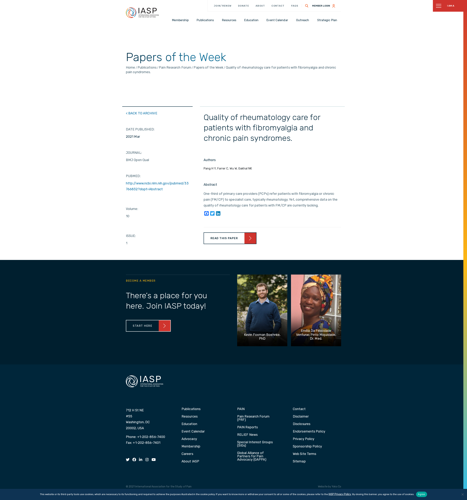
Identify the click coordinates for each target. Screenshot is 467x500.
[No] (462, 494)
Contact (277, 5)
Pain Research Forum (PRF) (253, 418)
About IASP (190, 461)
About (260, 5)
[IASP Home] (142, 13)
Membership (191, 446)
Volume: (132, 209)
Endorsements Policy (309, 431)
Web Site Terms (304, 454)
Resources (190, 416)
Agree (421, 494)
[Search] (306, 5)
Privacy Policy (303, 439)
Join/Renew (222, 5)
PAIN (241, 409)
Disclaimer (301, 416)
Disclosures (301, 424)
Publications (191, 409)
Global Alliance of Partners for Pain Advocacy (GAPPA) (252, 456)
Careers (187, 454)
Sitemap (299, 461)
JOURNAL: (134, 153)
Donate (243, 5)
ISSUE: (131, 236)
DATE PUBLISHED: (140, 129)
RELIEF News (247, 435)
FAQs (294, 5)
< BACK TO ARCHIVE (141, 113)
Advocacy (189, 439)
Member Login (321, 5)
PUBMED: (133, 176)
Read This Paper (224, 238)
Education (189, 424)
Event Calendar (193, 431)
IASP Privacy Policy (340, 494)
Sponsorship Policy (307, 446)
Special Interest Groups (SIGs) (255, 444)
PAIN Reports (247, 427)
